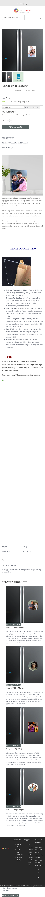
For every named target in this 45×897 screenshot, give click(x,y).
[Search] (28, 17)
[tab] (8, 138)
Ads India (26, 886)
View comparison (10, 895)
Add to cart (15, 127)
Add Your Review (30, 90)
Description (8, 138)
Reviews (18, 90)
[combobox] (13, 17)
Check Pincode (32, 107)
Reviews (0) (7, 148)
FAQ (30, 855)
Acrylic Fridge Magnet (15, 627)
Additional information (15, 143)
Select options (13, 624)
